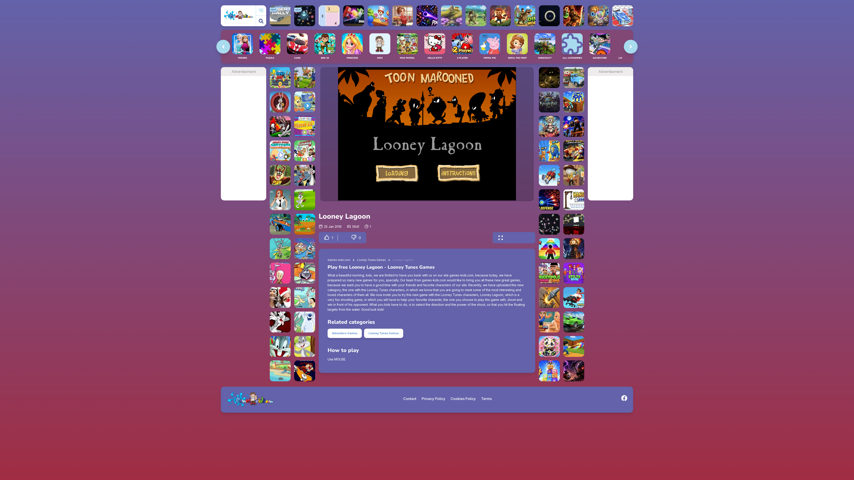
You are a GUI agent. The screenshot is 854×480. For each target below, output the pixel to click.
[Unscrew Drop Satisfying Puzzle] (549, 346)
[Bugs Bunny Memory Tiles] (280, 322)
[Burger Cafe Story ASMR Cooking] (402, 15)
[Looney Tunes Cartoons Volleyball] (304, 297)
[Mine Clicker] (549, 297)
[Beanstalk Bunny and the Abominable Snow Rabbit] (304, 322)
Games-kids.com (339, 260)
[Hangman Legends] (573, 199)
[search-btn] (261, 21)
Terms (486, 398)
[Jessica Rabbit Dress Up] (280, 199)
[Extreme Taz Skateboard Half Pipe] (304, 370)
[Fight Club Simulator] (573, 150)
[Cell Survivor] (573, 370)
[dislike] (354, 238)
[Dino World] (524, 15)
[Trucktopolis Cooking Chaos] (549, 273)
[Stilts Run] (573, 273)
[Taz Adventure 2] (280, 175)
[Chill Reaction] (549, 224)
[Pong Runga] (427, 15)
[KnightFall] (549, 102)
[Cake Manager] (280, 150)
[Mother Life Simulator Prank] (549, 322)
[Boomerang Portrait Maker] (280, 297)
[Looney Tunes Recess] (304, 175)
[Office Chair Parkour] (573, 297)
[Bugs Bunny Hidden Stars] (280, 126)
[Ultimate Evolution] (549, 150)
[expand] (500, 238)
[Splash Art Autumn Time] (280, 273)
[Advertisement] (243, 142)
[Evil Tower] (573, 248)
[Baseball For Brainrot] (573, 346)
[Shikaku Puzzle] (329, 15)
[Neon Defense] (549, 199)
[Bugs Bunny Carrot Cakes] (304, 346)
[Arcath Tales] (549, 126)
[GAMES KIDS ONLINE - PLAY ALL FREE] (238, 15)
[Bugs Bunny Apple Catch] (304, 199)
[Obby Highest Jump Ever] (549, 248)
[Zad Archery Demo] (475, 15)
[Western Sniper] (573, 175)
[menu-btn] (261, 10)
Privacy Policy (433, 398)
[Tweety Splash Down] (280, 370)
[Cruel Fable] (549, 77)
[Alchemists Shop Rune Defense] (573, 15)
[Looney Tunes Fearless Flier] (280, 248)
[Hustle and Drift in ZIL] (573, 77)
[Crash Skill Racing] (573, 322)
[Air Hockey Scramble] (304, 150)
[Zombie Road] (500, 15)
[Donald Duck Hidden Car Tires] (280, 224)
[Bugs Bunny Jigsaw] (280, 346)
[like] (326, 238)
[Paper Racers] (280, 77)
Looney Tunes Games (371, 260)
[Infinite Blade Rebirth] (573, 224)
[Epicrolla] (598, 15)
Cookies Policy (463, 398)
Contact (409, 398)
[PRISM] (549, 15)
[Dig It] (280, 102)
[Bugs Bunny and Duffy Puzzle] (304, 77)
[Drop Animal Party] (549, 370)
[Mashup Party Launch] (304, 248)
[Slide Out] (353, 15)
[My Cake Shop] (378, 15)
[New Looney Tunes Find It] (304, 126)
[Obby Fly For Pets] (549, 175)
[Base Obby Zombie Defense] (573, 126)
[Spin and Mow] (451, 15)
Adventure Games (344, 333)
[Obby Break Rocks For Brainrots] (573, 102)
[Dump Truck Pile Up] (304, 102)
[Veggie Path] (304, 273)
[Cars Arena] (622, 15)
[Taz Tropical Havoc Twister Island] (304, 224)
